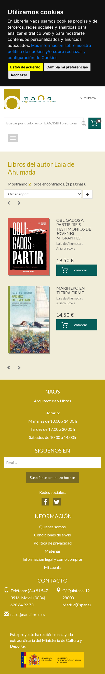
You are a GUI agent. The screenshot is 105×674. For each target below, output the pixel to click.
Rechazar (19, 75)
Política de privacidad (53, 542)
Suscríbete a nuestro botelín (52, 477)
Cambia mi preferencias (67, 67)
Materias (53, 551)
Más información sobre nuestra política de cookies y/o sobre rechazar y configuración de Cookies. (49, 51)
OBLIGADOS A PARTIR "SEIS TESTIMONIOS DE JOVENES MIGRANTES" (73, 229)
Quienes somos (52, 526)
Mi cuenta (52, 567)
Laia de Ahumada (68, 243)
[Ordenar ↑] (88, 194)
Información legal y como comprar (53, 559)
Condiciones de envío (52, 534)
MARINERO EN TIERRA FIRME (70, 290)
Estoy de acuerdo (25, 67)
